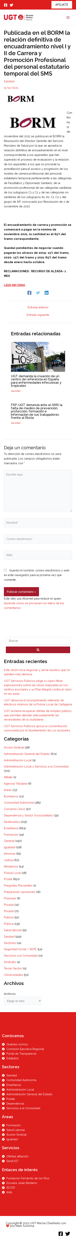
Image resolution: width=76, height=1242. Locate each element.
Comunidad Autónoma (19, 802)
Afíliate (8, 777)
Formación (11, 834)
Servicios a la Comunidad (21, 955)
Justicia (8, 860)
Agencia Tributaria (15, 783)
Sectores (10, 943)
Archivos (10, 993)
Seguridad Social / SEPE (20, 949)
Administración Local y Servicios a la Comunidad (36, 766)
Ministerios (11, 866)
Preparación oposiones (19, 891)
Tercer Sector (13, 968)
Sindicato (10, 962)
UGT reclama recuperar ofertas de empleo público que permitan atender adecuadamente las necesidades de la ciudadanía (38, 715)
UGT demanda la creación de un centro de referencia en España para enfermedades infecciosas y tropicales (36, 381)
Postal (8, 879)
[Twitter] (11, 5)
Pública (8, 917)
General (9, 840)
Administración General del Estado (27, 753)
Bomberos (11, 796)
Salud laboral (12, 930)
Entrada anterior (38, 307)
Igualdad (9, 847)
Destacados (12, 821)
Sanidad (9, 81)
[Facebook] (5, 5)
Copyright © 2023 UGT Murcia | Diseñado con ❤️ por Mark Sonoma (36, 1224)
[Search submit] (38, 650)
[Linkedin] (47, 293)
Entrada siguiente (38, 315)
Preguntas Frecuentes (18, 885)
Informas (9, 853)
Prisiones (10, 898)
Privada (9, 904)
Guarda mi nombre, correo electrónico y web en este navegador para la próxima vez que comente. (36, 575)
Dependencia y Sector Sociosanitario (28, 815)
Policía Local (12, 872)
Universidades (13, 974)
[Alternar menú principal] (68, 17)
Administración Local (18, 760)
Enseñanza (11, 828)
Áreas (8, 790)
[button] (61, 5)
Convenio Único (14, 809)
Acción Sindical (14, 747)
